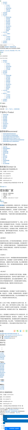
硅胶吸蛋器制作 (6, 148)
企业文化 (8, 6)
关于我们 (5, 3)
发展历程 (8, 9)
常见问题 (8, 39)
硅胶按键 (8, 23)
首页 (7, 109)
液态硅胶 (5, 12)
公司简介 (8, 5)
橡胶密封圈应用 (7, 336)
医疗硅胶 (5, 14)
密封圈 (1, 333)
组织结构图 (8, 8)
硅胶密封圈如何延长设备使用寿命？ (11, 141)
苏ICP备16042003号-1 (14, 409)
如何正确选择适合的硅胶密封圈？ (11, 135)
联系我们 (5, 42)
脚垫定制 (5, 156)
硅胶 (5, 47)
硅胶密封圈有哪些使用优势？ (10, 134)
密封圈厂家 (16, 333)
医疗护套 (5, 157)
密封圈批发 (11, 333)
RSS (16, 50)
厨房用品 (8, 29)
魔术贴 (4, 159)
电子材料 (8, 24)
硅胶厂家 (9, 47)
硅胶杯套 (5, 147)
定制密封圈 (5, 151)
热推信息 (2, 50)
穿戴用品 (8, 27)
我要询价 (2, 201)
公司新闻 (8, 36)
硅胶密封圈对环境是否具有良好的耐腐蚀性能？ (14, 139)
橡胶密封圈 (5, 153)
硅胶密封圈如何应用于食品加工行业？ (12, 138)
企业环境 (5, 32)
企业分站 (7, 50)
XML (19, 50)
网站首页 (5, 2)
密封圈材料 (6, 338)
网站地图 (12, 50)
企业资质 (8, 11)
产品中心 (5, 15)
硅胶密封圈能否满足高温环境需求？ (11, 137)
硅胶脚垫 (8, 21)
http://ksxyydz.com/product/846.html (13, 335)
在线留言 (5, 41)
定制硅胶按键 (6, 160)
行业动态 (8, 38)
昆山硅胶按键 (6, 163)
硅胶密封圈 (8, 17)
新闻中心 (5, 35)
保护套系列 (8, 26)
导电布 (4, 162)
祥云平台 (8, 412)
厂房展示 (8, 33)
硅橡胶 (7, 30)
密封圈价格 (5, 333)
